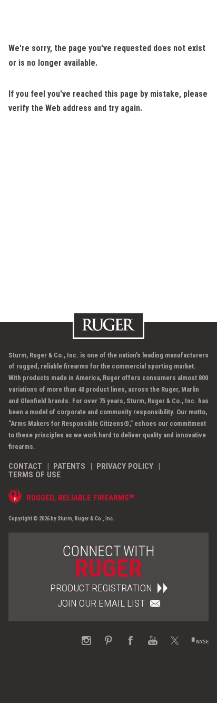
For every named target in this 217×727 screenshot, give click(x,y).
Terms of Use (34, 474)
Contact (25, 466)
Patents (69, 466)
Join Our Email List (101, 603)
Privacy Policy (124, 466)
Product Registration (101, 588)
